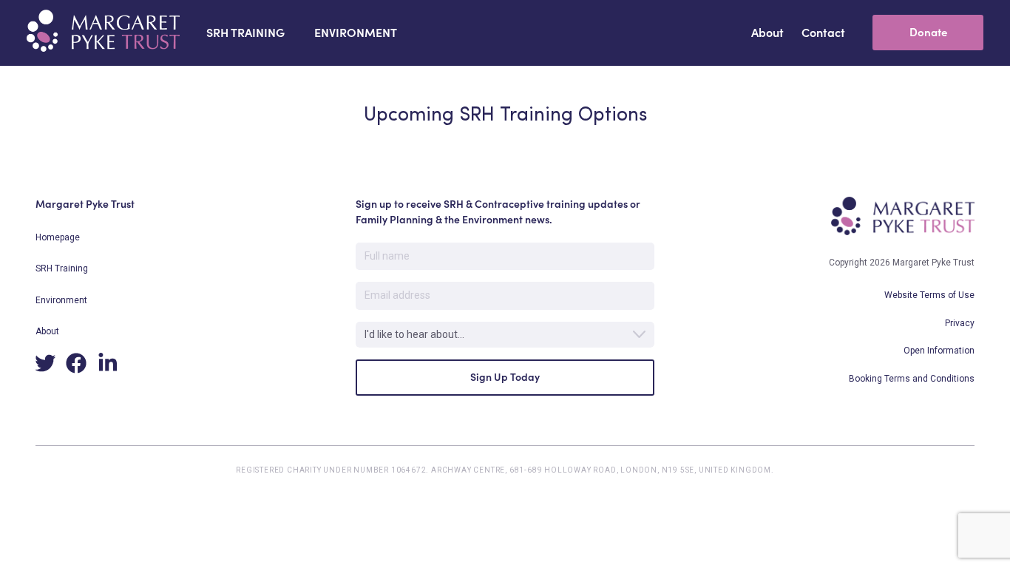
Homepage (57, 237)
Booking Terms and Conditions (912, 378)
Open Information (939, 350)
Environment (61, 300)
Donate (928, 32)
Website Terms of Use (929, 295)
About (47, 331)
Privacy (960, 323)
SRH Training (61, 268)
